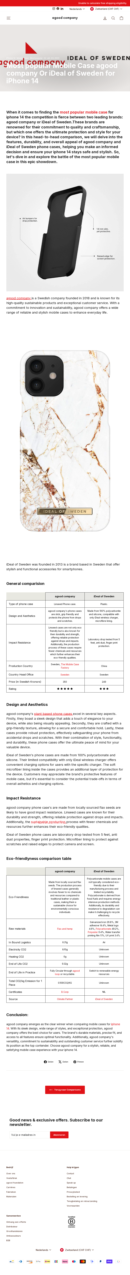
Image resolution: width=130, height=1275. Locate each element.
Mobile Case (23, 58)
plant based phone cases (53, 714)
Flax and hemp (65, 928)
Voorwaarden (73, 1206)
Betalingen (72, 1187)
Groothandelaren (14, 1231)
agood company (19, 298)
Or (45, 58)
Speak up (71, 1183)
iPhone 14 (10, 58)
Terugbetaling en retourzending (82, 1201)
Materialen (11, 1196)
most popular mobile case (84, 112)
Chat (69, 1178)
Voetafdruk (11, 1178)
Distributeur (11, 1226)
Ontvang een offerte (16, 1222)
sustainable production (48, 822)
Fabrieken (11, 1192)
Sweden (65, 674)
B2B (8, 1240)
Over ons (10, 1173)
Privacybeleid (73, 1192)
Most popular (36, 58)
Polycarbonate (104, 928)
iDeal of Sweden (104, 999)
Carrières (10, 1187)
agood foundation (14, 1183)
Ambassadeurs (13, 1236)
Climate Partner (65, 999)
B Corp (65, 992)
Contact (70, 1173)
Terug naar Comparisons (67, 1089)
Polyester (93, 932)
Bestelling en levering (77, 1196)
